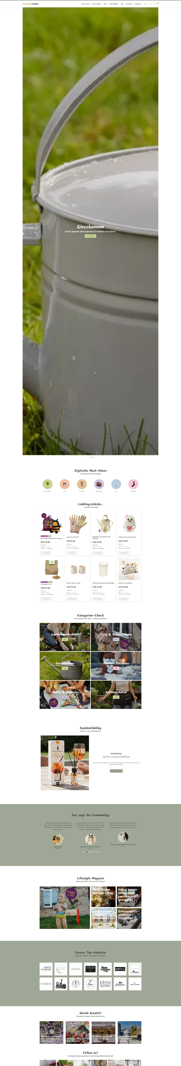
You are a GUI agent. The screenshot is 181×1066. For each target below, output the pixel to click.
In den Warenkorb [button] (46, 552)
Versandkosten (46, 546)
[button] (87, 457)
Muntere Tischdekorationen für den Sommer (52, 1038)
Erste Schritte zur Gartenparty (128, 1040)
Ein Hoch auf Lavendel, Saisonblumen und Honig (104, 1038)
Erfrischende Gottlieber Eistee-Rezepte (77, 1038)
